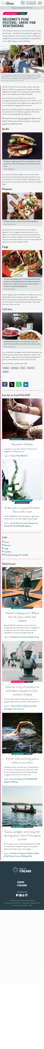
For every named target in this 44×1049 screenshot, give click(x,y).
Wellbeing (14, 782)
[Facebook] (17, 895)
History (25, 706)
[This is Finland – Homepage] (7, 3)
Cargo (5, 247)
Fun (11, 779)
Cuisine (6, 368)
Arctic (12, 523)
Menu (40, 3)
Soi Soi (5, 129)
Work (30, 856)
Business (18, 523)
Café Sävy (7, 551)
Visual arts (20, 709)
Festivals (14, 368)
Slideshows (24, 455)
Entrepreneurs (33, 523)
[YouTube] (23, 895)
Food (23, 368)
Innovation (22, 637)
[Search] (22, 3)
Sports (23, 779)
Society (36, 637)
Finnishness (14, 637)
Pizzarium (7, 189)
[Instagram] (26, 895)
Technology (7, 709)
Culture (13, 706)
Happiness (22, 853)
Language (31, 3)
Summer (17, 856)
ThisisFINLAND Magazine (22, 526)
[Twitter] (20, 895)
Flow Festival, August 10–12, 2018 (16, 555)
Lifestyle (30, 368)
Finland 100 (8, 526)
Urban (5, 372)
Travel (14, 709)
